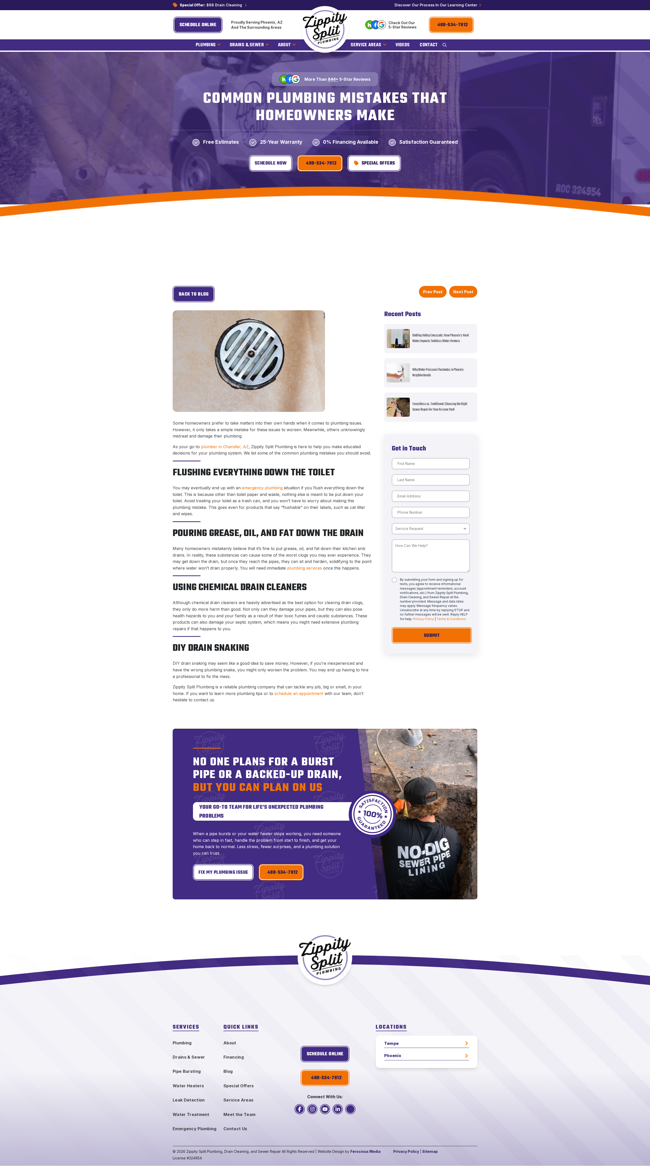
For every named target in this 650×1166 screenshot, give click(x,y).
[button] (444, 45)
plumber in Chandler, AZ (225, 446)
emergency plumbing (262, 487)
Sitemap (430, 1151)
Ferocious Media (365, 1151)
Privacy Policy (423, 619)
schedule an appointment (298, 693)
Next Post (463, 291)
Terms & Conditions (451, 619)
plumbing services (304, 568)
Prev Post (433, 291)
